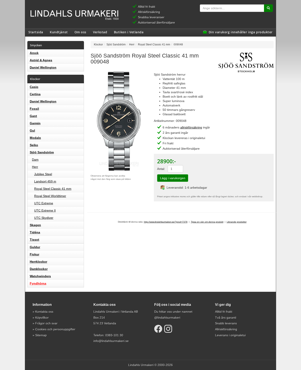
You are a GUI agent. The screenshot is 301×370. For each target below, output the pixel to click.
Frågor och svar (46, 323)
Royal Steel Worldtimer (50, 196)
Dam (35, 159)
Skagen (35, 225)
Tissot (34, 239)
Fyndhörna (38, 283)
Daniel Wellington (43, 67)
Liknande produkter (237, 222)
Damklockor (39, 269)
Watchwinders (40, 276)
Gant (33, 116)
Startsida (35, 32)
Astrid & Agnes (41, 60)
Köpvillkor (42, 317)
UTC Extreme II (45, 210)
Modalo (35, 137)
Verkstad (100, 32)
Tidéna (35, 232)
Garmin (35, 123)
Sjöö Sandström (42, 152)
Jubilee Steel (43, 174)
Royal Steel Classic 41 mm (52, 188)
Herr (35, 167)
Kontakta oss (44, 311)
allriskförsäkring (191, 127)
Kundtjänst (59, 32)
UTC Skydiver (43, 217)
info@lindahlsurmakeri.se (111, 341)
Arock (34, 53)
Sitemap (41, 335)
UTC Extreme (43, 203)
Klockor (98, 44)
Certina (35, 94)
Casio (34, 87)
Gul (32, 130)
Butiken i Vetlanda (129, 32)
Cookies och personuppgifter (55, 329)
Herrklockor (38, 261)
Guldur (35, 247)
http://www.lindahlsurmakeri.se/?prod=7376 (166, 222)
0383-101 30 (114, 335)
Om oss (80, 32)
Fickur (34, 254)
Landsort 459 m (45, 181)
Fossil (34, 108)
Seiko (34, 145)
